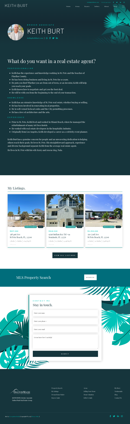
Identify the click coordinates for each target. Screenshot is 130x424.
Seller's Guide (88, 398)
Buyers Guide (55, 398)
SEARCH (90, 277)
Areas (77, 6)
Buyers (87, 6)
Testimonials (118, 391)
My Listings (54, 391)
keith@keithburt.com (93, 2)
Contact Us (118, 398)
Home (68, 6)
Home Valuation (89, 395)
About (106, 6)
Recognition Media (14, 416)
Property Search (56, 388)
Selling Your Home (89, 391)
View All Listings (65, 255)
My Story (117, 388)
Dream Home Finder (57, 395)
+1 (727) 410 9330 (106, 2)
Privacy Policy (35, 416)
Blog (115, 6)
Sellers (96, 6)
